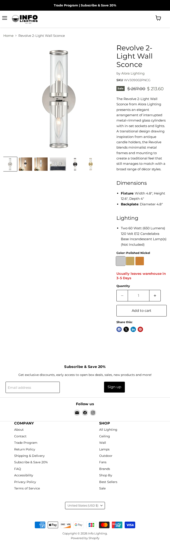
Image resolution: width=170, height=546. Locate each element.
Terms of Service (27, 489)
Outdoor (105, 456)
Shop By (105, 475)
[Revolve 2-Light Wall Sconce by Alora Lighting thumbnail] (10, 164)
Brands (104, 469)
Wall (102, 443)
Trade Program (66, 5)
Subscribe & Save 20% (98, 5)
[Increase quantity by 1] (155, 295)
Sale (102, 489)
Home (8, 35)
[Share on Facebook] (119, 329)
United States (83, 505)
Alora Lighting (133, 73)
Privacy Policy (25, 482)
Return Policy (24, 449)
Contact (20, 436)
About (19, 430)
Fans (102, 462)
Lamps (104, 449)
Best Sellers (108, 482)
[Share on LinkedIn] (133, 329)
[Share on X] (126, 329)
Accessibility (23, 475)
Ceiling (104, 436)
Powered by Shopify (85, 538)
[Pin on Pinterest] (140, 329)
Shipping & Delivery (29, 456)
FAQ (17, 469)
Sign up (114, 387)
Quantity (123, 286)
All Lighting (108, 430)
